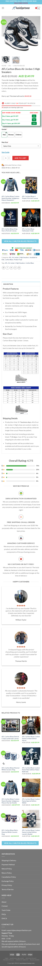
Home (4, 66)
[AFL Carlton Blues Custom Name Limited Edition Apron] (31, 725)
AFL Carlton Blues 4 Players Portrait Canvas (30, 197)
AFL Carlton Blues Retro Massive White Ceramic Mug (10, 832)
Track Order (6, 910)
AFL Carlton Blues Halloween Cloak (28, 230)
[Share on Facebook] (7, 268)
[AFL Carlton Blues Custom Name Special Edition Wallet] (31, 788)
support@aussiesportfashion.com (18, 930)
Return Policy (7, 873)
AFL (9, 66)
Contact (5, 906)
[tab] (21, 284)
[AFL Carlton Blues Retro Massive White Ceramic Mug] (11, 819)
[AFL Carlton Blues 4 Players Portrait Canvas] (31, 185)
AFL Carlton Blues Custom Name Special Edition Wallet (31, 801)
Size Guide (5, 152)
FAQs (4, 914)
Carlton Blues (19, 66)
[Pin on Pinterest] (19, 268)
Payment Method (8, 864)
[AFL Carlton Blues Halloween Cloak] (31, 217)
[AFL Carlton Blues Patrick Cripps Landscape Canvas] (11, 725)
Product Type (18, 259)
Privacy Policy (7, 885)
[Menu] (3, 8)
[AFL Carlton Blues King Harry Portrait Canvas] (11, 217)
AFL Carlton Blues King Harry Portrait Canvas (9, 230)
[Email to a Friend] (15, 268)
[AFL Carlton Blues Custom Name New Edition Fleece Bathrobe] (31, 756)
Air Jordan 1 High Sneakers (20, 257)
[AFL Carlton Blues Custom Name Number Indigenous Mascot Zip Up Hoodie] (11, 788)
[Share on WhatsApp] (3, 268)
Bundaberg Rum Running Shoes (24, 960)
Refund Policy (7, 869)
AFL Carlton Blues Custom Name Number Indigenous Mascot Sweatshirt (10, 198)
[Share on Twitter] (11, 268)
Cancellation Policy (9, 877)
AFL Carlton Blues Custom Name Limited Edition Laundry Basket (31, 832)
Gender (4, 129)
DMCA (4, 918)
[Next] (37, 35)
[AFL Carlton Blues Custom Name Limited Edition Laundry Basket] (31, 819)
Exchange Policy (8, 881)
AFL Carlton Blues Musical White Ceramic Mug (10, 769)
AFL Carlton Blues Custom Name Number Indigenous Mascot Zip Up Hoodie (10, 801)
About (4, 902)
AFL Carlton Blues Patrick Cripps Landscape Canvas (10, 737)
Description (8, 284)
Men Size (5, 142)
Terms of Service (7, 889)
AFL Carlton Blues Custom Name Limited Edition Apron (31, 738)
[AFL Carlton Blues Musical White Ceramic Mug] (11, 756)
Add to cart (20, 158)
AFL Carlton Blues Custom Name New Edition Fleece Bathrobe (31, 769)
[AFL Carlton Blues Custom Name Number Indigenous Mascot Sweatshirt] (11, 185)
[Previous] (5, 35)
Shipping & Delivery (9, 860)
